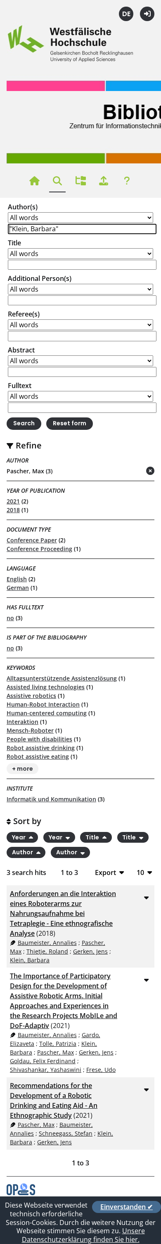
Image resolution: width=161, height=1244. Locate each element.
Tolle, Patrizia (57, 1043)
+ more (22, 769)
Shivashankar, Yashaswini (45, 1070)
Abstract (21, 350)
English (17, 579)
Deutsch (126, 14)
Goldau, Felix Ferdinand (43, 1061)
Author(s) (23, 206)
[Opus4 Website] (21, 1192)
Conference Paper (32, 540)
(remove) (134, 471)
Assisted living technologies (46, 687)
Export (105, 872)
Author (23, 853)
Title (14, 242)
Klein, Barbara (30, 960)
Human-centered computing (47, 713)
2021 (13, 501)
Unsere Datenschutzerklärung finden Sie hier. (83, 1235)
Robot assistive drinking (41, 748)
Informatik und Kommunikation (51, 799)
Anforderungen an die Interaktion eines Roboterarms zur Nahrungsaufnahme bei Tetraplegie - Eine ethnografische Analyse (63, 913)
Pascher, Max (55, 1052)
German (18, 588)
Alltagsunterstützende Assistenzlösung (62, 678)
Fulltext (19, 385)
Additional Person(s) (39, 278)
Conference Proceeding (39, 549)
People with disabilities (39, 739)
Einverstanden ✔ (126, 1206)
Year (19, 837)
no (10, 618)
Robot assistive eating (38, 756)
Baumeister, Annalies (47, 943)
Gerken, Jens (90, 951)
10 (140, 872)
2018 (13, 510)
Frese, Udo (101, 1070)
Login (147, 14)
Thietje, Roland (47, 951)
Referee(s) (24, 314)
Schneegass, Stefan (65, 1133)
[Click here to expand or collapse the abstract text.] (146, 897)
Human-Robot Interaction (43, 704)
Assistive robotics (31, 696)
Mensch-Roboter (30, 730)
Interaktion (22, 722)
